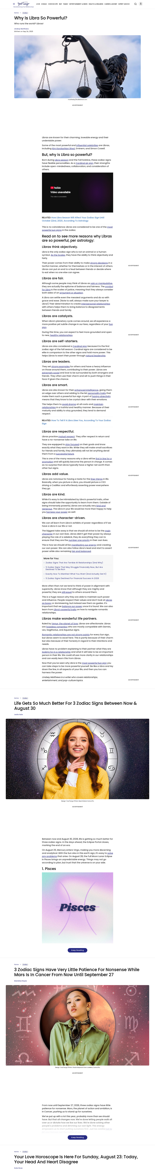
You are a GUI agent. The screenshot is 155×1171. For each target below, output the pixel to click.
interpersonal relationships (95, 303)
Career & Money (110, 4)
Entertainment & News (78, 4)
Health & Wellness (96, 4)
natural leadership (96, 355)
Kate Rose (18, 1168)
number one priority (79, 540)
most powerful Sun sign (94, 663)
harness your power (56, 512)
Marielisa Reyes (20, 981)
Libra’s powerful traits (65, 609)
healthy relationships (61, 335)
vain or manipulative (101, 283)
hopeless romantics (56, 626)
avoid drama (69, 404)
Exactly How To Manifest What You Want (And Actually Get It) (76, 574)
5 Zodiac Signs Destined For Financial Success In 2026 (72, 578)
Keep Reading (77, 950)
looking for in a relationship (56, 651)
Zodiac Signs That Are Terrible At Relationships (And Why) (74, 563)
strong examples (60, 366)
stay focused (72, 444)
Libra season (61, 159)
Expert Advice (123, 4)
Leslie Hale (18, 714)
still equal (67, 592)
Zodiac (44, 4)
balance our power (72, 606)
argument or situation (71, 292)
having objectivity (101, 396)
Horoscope (53, 4)
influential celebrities (87, 145)
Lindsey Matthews (21, 29)
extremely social (50, 372)
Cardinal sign (80, 346)
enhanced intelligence (86, 390)
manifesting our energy (83, 544)
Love (38, 4)
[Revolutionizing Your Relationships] (24, 4)
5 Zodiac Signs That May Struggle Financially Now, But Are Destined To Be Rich (74, 568)
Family (65, 4)
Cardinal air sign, (85, 163)
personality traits (97, 393)
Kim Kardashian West (63, 148)
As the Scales (58, 255)
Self (60, 4)
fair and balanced (81, 551)
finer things (97, 479)
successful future (65, 453)
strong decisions (99, 262)
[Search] (135, 3)
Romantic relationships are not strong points (66, 634)
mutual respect (66, 436)
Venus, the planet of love (65, 623)
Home (16, 13)
